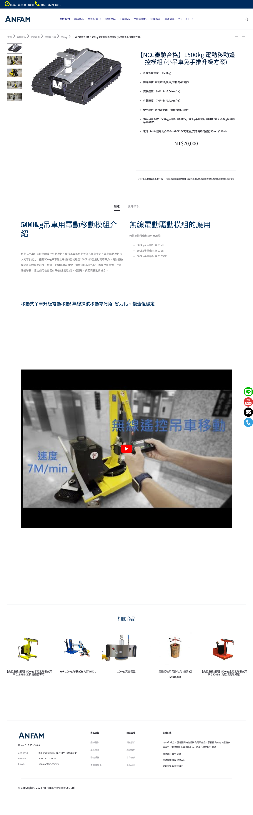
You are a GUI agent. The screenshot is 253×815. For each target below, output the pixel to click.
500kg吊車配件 (193, 178)
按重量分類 (50, 37)
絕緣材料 (110, 19)
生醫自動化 (140, 19)
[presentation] (7, 648)
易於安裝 (230, 178)
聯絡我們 (130, 749)
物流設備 (93, 19)
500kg (64, 37)
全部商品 (79, 19)
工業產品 (124, 19)
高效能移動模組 (219, 178)
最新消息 (169, 19)
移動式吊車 (151, 178)
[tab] (116, 206)
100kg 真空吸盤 (126, 671)
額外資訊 (133, 206)
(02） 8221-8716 (47, 758)
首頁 (9, 37)
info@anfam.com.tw (49, 763)
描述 (117, 206)
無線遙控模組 (206, 178)
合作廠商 (155, 19)
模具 (144, 178)
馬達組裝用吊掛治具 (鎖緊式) (175, 671)
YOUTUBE (184, 19)
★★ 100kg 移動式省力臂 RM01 (77, 671)
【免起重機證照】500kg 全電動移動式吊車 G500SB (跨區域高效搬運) (224, 673)
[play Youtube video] (126, 448)
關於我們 (64, 19)
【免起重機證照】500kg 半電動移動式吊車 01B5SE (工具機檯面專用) (29, 673)
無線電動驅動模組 (178, 178)
